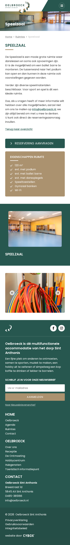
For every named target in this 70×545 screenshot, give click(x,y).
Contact (10, 433)
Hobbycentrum (15, 460)
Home (8, 36)
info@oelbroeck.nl (44, 109)
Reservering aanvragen (34, 143)
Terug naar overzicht (19, 129)
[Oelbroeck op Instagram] (61, 328)
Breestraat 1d (13, 487)
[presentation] (12, 292)
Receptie (11, 451)
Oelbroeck (12, 420)
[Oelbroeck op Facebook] (53, 328)
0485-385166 (13, 496)
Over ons (11, 447)
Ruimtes (20, 36)
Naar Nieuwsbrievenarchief (20, 404)
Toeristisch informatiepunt (22, 469)
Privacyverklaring (16, 520)
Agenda (10, 425)
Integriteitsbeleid (16, 528)
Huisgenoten (13, 465)
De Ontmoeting (15, 456)
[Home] (17, 7)
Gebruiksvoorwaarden (19, 524)
